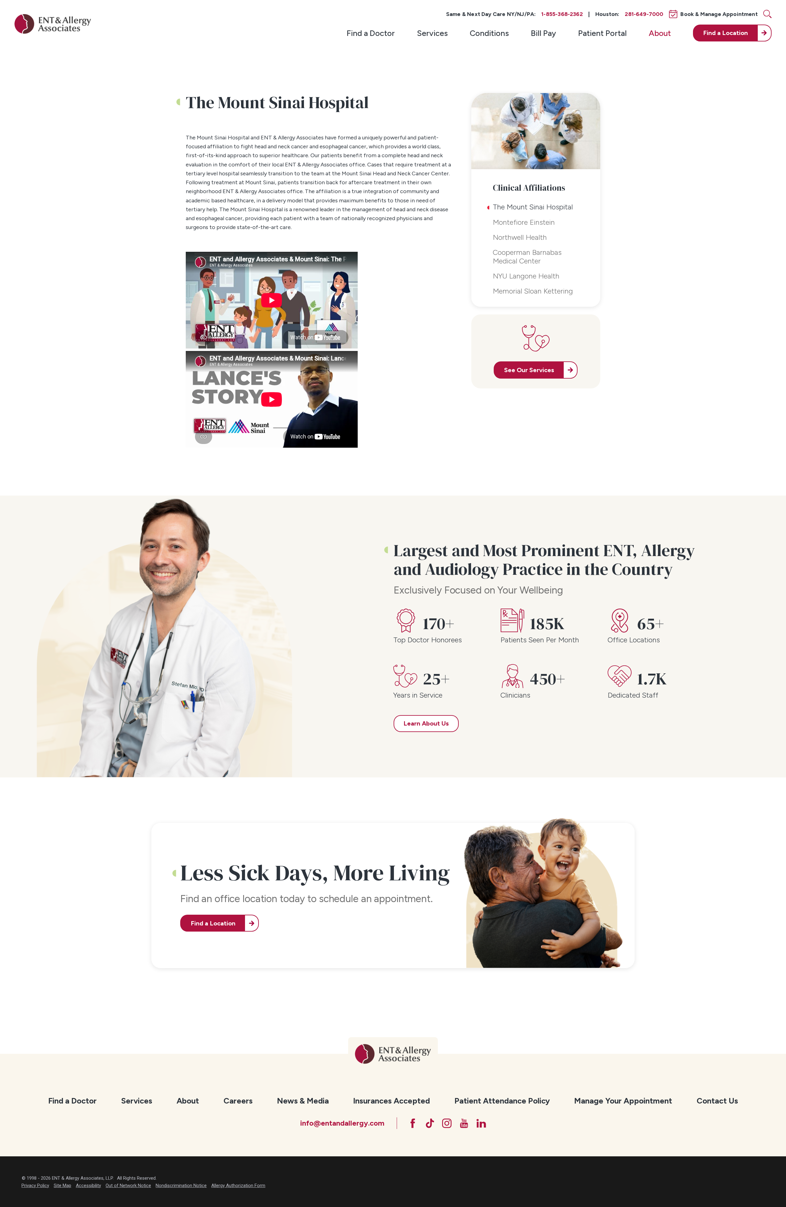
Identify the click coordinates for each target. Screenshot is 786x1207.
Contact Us (717, 1100)
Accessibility (88, 1185)
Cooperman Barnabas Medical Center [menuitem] (527, 256)
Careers (238, 1100)
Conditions (489, 33)
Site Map (62, 1185)
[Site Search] (767, 14)
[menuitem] (371, 33)
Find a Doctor (371, 33)
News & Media (303, 1100)
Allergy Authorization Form (238, 1185)
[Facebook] (413, 1123)
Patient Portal (602, 33)
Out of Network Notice (128, 1185)
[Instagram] (447, 1123)
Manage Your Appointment (623, 1100)
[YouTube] (464, 1123)
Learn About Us (426, 723)
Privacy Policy (35, 1185)
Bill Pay (543, 33)
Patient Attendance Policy (502, 1100)
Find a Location (213, 923)
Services (432, 33)
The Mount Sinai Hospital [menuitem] (533, 207)
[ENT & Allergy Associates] (52, 24)
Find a (725, 33)
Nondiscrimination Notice (181, 1185)
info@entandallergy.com (342, 1123)
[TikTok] (430, 1123)
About (660, 33)
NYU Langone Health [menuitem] (526, 276)
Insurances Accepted (391, 1100)
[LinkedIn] (481, 1123)
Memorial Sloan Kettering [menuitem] (533, 291)
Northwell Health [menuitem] (520, 237)
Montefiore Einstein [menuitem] (524, 222)
